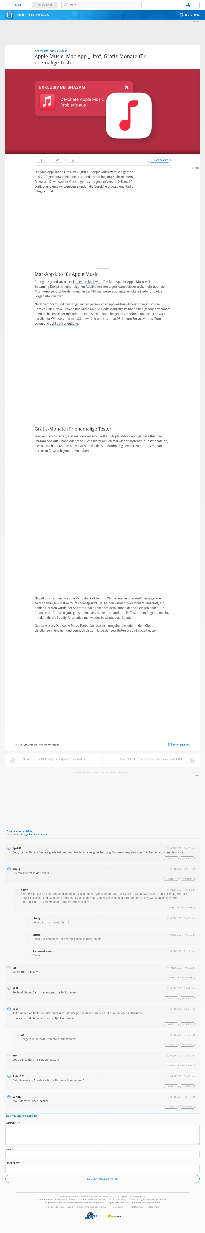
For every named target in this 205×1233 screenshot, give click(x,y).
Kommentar (12, 1122)
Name (9, 1149)
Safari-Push (153, 1207)
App (188, 5)
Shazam (124, 772)
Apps (97, 772)
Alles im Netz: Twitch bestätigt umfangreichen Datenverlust (54, 759)
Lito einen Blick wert (87, 282)
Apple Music (84, 772)
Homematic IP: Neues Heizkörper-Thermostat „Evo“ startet (151, 759)
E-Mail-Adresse (14, 1163)
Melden (171, 858)
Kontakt (196, 5)
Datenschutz (137, 1207)
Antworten (187, 858)
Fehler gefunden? (181, 744)
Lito (66, 172)
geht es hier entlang (64, 323)
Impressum (117, 1207)
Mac (114, 772)
